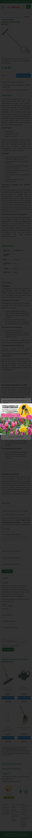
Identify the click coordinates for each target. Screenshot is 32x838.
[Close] (29, 405)
